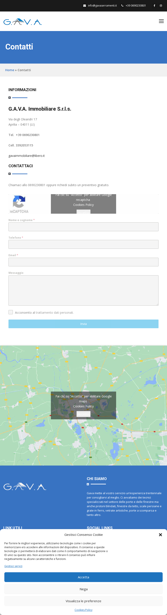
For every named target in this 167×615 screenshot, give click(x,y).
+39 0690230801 (136, 5)
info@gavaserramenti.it (102, 5)
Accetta (83, 577)
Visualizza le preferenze (83, 601)
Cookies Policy (83, 610)
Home (9, 70)
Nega (84, 589)
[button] (160, 535)
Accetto (83, 212)
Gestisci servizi (13, 566)
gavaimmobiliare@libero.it (26, 156)
